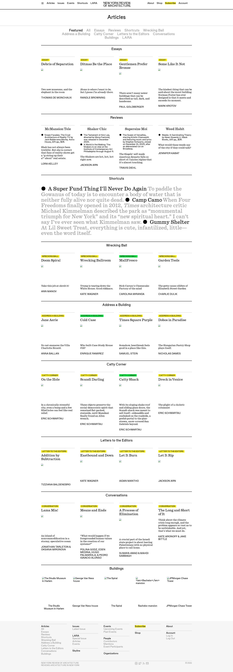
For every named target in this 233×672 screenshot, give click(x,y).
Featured (76, 30)
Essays (99, 30)
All (88, 30)
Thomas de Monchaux (56, 98)
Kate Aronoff (167, 536)
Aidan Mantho (129, 481)
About (150, 3)
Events (70, 3)
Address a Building (76, 34)
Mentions (109, 644)
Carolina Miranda (131, 294)
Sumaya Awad (128, 553)
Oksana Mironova (53, 549)
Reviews (114, 30)
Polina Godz (88, 549)
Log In (169, 636)
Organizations (111, 653)
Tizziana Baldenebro (56, 484)
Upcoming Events (113, 629)
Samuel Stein (128, 353)
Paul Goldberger (131, 107)
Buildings (112, 37)
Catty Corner (104, 34)
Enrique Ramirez (92, 353)
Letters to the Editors (133, 34)
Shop (159, 3)
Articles (51, 3)
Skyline (76, 651)
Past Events (110, 632)
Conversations (164, 34)
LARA (93, 3)
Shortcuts (82, 3)
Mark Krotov (167, 106)
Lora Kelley (49, 164)
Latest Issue (78, 629)
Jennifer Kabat (168, 153)
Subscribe (170, 3)
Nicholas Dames (169, 353)
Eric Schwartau (52, 418)
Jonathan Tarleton (55, 547)
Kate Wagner (89, 294)
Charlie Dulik (167, 294)
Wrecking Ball (153, 30)
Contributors (110, 641)
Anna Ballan (50, 353)
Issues (60, 3)
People (107, 638)
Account (183, 3)
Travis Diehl (127, 168)
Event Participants (113, 647)
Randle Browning (92, 98)
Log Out (170, 638)
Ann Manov (49, 291)
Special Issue (79, 638)
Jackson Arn (89, 165)
